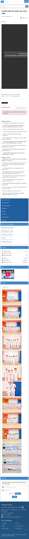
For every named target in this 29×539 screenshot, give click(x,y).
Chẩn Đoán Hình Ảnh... (7, 241)
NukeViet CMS (11, 535)
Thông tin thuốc (19, 528)
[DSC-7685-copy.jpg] (12, 373)
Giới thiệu (4, 523)
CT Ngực (4, 238)
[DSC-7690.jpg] (12, 404)
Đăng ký (14, 497)
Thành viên (4, 208)
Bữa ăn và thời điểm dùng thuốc (10, 129)
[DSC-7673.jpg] (12, 327)
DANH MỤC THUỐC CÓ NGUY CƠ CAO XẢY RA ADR (13, 149)
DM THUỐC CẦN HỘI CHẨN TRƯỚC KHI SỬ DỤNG (14, 183)
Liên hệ (3, 211)
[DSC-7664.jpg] (12, 296)
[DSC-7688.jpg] (12, 388)
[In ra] (24, 17)
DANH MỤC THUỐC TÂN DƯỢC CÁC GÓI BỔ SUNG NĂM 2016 (14, 159)
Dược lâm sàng (5, 528)
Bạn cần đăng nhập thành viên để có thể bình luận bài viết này (14, 112)
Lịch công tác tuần (19, 525)
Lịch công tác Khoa (6, 205)
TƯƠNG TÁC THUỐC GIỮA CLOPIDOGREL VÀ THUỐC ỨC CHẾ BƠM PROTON (13, 126)
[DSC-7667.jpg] (12, 312)
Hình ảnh (4, 220)
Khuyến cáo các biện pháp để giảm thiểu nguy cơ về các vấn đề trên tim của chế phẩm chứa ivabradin (14, 163)
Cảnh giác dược (5, 202)
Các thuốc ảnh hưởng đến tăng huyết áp (12, 134)
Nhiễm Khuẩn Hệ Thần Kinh (8, 227)
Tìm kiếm (4, 214)
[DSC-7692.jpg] (12, 419)
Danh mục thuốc (5, 200)
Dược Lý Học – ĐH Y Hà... (7, 234)
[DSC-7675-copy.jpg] (12, 342)
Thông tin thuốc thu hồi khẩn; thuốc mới (12, 131)
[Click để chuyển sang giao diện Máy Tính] (27, 1)
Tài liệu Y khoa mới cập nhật (7, 224)
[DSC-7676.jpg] (12, 358)
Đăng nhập (18, 493)
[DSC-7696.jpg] (12, 450)
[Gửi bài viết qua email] (21, 17)
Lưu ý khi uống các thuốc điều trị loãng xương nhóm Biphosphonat (14, 146)
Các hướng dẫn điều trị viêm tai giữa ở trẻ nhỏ (13, 168)
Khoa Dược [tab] (5, 287)
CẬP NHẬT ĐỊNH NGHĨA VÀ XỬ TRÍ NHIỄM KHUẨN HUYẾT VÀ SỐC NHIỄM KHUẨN (14, 142)
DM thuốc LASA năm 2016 (9, 191)
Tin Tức (17, 523)
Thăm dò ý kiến (5, 217)
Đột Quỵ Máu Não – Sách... (8, 231)
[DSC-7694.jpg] (12, 435)
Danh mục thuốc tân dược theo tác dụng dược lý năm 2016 (14, 187)
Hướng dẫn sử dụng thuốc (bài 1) (10, 123)
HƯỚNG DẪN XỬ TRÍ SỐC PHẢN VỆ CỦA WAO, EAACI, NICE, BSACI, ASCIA (13, 172)
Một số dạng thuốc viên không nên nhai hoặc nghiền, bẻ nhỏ (14, 138)
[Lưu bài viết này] (26, 17)
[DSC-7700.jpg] (12, 465)
